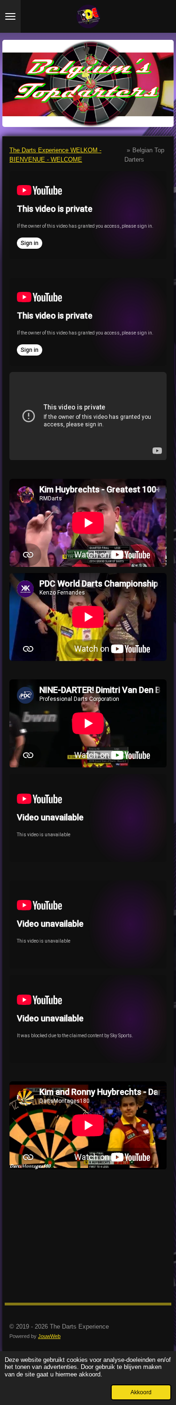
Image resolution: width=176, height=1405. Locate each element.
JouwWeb (49, 1336)
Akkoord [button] (141, 1392)
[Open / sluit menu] (10, 16)
